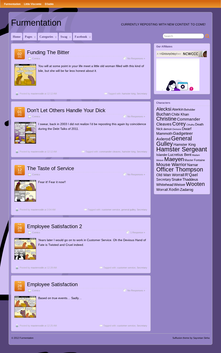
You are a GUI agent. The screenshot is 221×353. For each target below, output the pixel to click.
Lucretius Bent (179, 154)
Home (17, 36)
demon (167, 129)
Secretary (142, 93)
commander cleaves (110, 151)
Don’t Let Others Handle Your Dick (66, 110)
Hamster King (185, 144)
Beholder (189, 109)
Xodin (174, 189)
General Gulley (174, 141)
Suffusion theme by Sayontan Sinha (191, 338)
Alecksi (163, 109)
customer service (111, 209)
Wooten (195, 184)
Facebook (81, 36)
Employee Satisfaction (52, 284)
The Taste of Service (50, 168)
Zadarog (186, 190)
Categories (46, 36)
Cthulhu (190, 124)
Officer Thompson (179, 169)
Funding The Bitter (48, 52)
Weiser (179, 184)
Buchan (163, 114)
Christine (166, 119)
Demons (176, 129)
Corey (179, 124)
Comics (36, 58)
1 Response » (137, 232)
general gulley (128, 209)
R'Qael (191, 175)
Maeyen (174, 159)
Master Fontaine (195, 160)
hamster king (129, 93)
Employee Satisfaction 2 (54, 226)
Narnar (192, 165)
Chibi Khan (180, 114)
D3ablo (49, 4)
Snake (177, 179)
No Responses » (136, 58)
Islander (161, 155)
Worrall (162, 189)
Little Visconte (32, 4)
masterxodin (37, 93)
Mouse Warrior (171, 164)
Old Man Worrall (170, 175)
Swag (63, 36)
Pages (28, 36)
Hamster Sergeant (181, 149)
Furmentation (12, 4)
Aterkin (177, 109)
